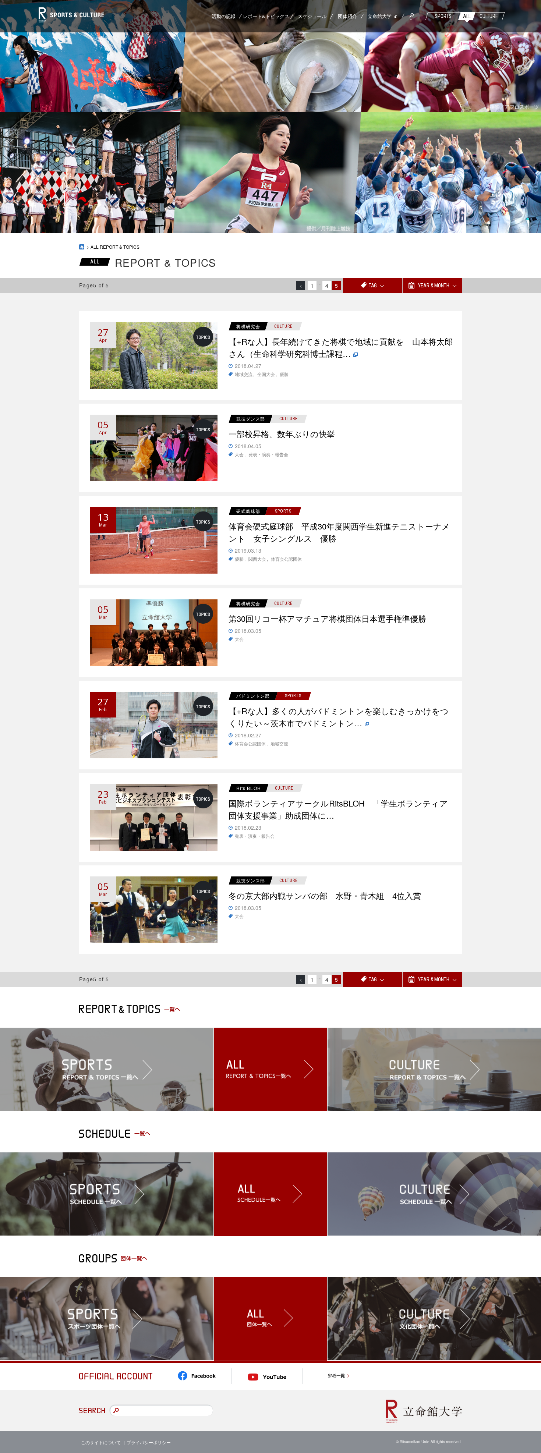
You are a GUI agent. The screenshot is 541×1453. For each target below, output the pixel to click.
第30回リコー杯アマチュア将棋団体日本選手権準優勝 (327, 618)
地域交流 (243, 374)
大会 (239, 454)
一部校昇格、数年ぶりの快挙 (282, 433)
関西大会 (257, 559)
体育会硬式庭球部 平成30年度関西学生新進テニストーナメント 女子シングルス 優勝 (339, 532)
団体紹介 (347, 16)
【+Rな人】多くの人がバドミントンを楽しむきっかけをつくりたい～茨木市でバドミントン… (339, 717)
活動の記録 (224, 16)
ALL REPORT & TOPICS (115, 247)
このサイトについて (101, 1442)
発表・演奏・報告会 (268, 454)
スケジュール (312, 16)
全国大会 (266, 374)
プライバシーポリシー (149, 1442)
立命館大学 (380, 16)
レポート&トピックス (266, 16)
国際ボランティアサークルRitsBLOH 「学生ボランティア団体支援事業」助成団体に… (338, 809)
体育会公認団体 (286, 559)
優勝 (284, 374)
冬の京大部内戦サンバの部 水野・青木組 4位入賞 (325, 895)
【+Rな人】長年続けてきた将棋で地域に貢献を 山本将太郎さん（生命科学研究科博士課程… (341, 347)
